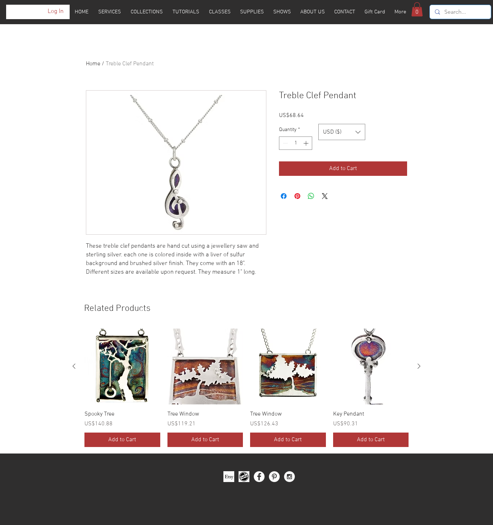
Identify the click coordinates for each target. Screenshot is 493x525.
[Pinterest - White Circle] (274, 476)
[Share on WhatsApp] (311, 196)
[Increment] (306, 143)
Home (93, 64)
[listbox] (341, 132)
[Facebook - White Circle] (259, 476)
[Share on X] (324, 196)
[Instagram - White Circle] (289, 476)
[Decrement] (284, 143)
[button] (417, 9)
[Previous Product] (74, 366)
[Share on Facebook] (283, 196)
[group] (246, 387)
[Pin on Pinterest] (297, 196)
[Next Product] (419, 366)
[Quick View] (122, 366)
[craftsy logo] (244, 476)
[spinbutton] (295, 143)
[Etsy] (228, 476)
